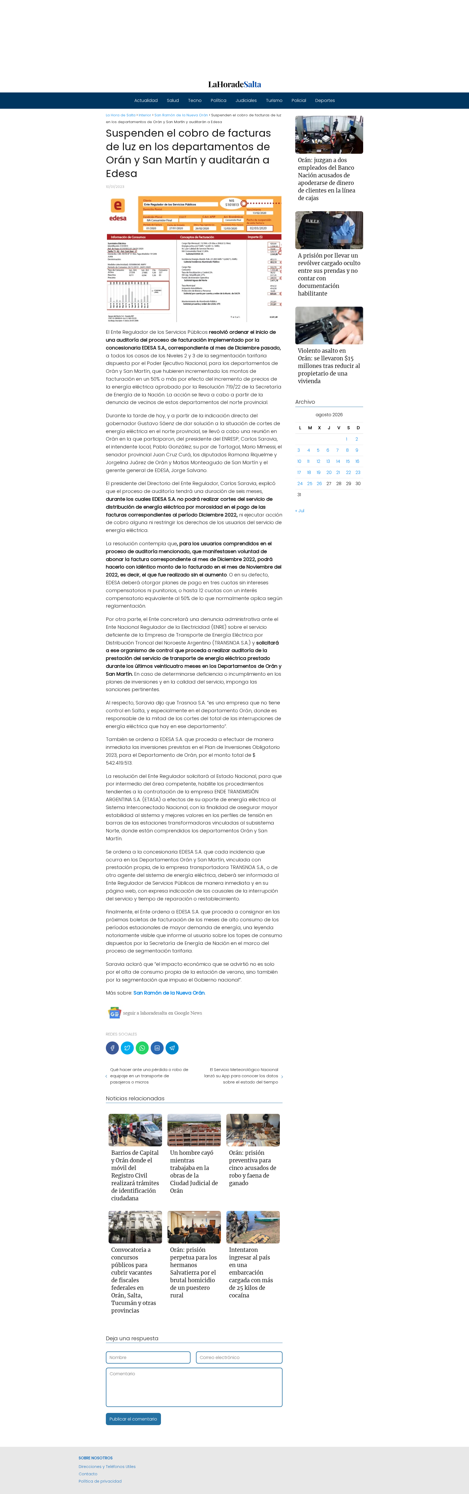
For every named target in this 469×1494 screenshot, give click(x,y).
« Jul (299, 511)
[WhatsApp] (142, 1047)
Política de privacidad (100, 1481)
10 (299, 461)
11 (308, 461)
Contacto (88, 1474)
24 (300, 483)
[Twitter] (127, 1047)
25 (309, 483)
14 (338, 461)
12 (318, 461)
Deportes (325, 100)
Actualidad (146, 100)
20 (329, 472)
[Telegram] (172, 1047)
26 (319, 483)
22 (348, 472)
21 (338, 472)
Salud (173, 100)
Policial (299, 100)
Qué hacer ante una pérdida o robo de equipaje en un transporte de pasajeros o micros (149, 1076)
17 (299, 472)
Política (218, 100)
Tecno (195, 100)
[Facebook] (112, 1047)
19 (319, 472)
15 (348, 461)
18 (309, 472)
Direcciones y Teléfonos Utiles (107, 1466)
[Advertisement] (163, 38)
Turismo (274, 100)
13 (328, 461)
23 (358, 472)
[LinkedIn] (157, 1047)
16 (357, 461)
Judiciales (246, 100)
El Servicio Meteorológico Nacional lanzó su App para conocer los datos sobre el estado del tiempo (241, 1076)
